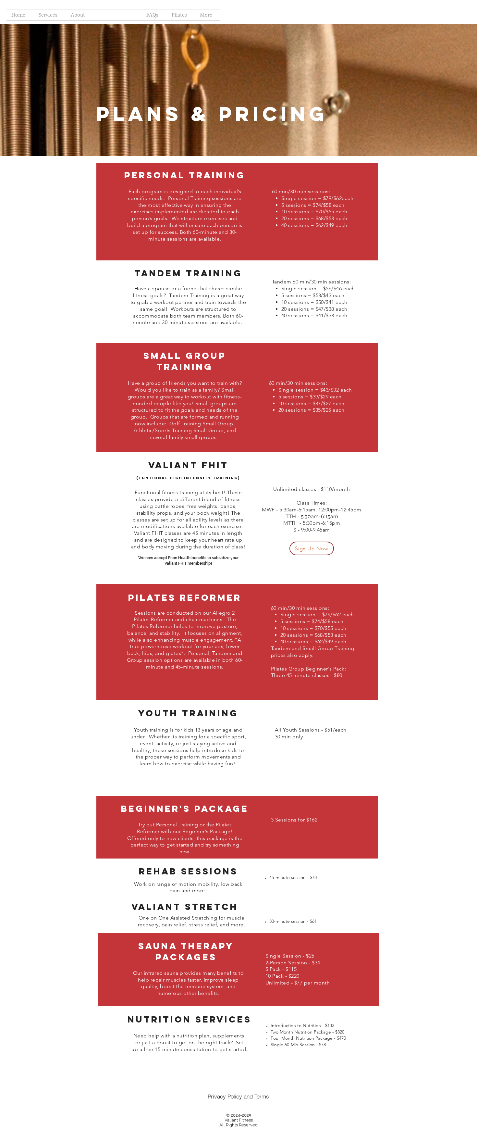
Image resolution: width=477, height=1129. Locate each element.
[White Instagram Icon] (462, 14)
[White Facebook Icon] (450, 14)
